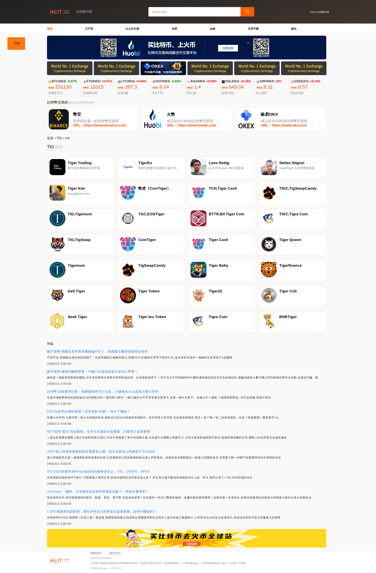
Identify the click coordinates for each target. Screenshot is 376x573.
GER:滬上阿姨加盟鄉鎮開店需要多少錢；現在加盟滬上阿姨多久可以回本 (101, 451)
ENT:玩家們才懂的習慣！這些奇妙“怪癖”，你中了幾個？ (88, 411)
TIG (59, 138)
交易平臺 (253, 28)
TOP (17, 43)
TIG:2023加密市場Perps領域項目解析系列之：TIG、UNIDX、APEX (98, 471)
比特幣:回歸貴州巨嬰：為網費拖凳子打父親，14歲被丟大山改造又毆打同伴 (102, 391)
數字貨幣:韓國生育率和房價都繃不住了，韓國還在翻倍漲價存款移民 (97, 351)
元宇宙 (89, 28)
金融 (212, 28)
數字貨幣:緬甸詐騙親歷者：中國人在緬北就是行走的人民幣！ (92, 371)
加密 (174, 28)
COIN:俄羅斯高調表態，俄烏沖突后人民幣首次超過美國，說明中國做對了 (101, 511)
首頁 (49, 28)
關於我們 (114, 553)
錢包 (293, 28)
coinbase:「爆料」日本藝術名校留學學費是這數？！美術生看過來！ (98, 491)
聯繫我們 (95, 553)
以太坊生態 (132, 28)
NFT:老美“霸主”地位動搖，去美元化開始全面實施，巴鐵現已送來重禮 (98, 431)
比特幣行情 (115, 568)
